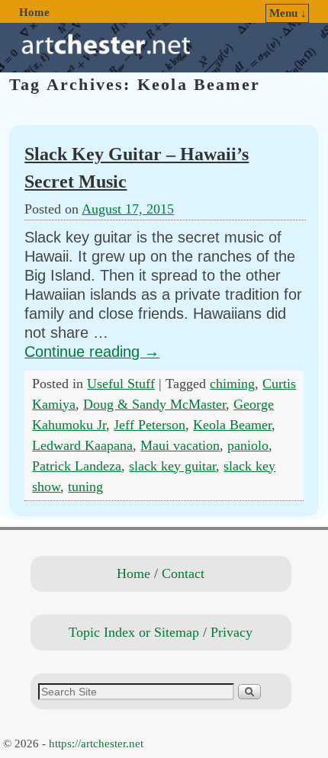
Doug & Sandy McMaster (154, 404)
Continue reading (91, 351)
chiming (232, 383)
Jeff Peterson (149, 424)
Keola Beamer (232, 424)
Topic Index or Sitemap (134, 632)
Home (34, 12)
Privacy (231, 632)
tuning (85, 486)
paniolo (248, 445)
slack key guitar (172, 466)
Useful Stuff (121, 383)
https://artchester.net (96, 743)
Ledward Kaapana (82, 445)
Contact (183, 573)
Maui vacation (180, 445)
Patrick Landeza (76, 466)
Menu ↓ (288, 13)
